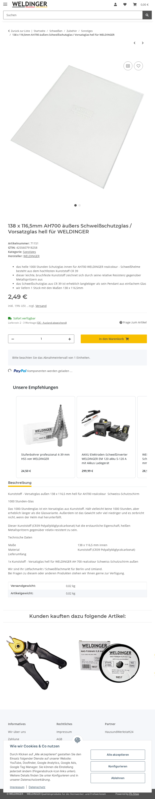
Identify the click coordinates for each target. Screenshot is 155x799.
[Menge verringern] (12, 339)
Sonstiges (29, 252)
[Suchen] (147, 15)
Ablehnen (118, 778)
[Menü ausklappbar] (5, 2)
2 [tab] (79, 205)
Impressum (17, 787)
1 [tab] (75, 205)
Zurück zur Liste (20, 31)
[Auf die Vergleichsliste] (128, 65)
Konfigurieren (117, 766)
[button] (115, 4)
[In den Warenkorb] (11, 56)
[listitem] (45, 437)
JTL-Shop (134, 794)
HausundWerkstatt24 (119, 732)
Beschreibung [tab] (19, 483)
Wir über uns (17, 732)
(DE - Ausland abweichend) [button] (52, 322)
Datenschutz (37, 787)
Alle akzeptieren (118, 754)
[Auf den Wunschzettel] (138, 65)
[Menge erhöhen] (69, 339)
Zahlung (13, 739)
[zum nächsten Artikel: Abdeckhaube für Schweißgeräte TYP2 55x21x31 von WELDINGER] (143, 42)
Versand (41, 306)
